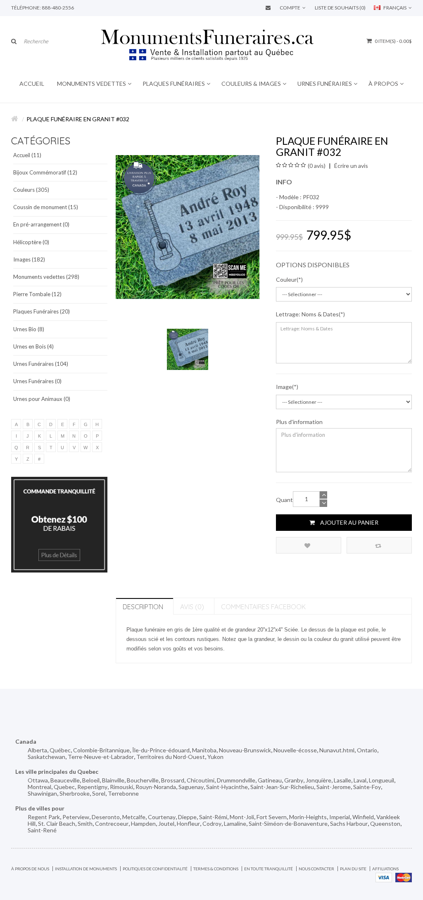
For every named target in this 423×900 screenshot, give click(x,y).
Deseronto (106, 816)
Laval (360, 780)
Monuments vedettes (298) (46, 276)
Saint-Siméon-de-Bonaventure (288, 823)
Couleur (286, 279)
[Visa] (383, 876)
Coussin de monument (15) (45, 207)
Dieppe (187, 816)
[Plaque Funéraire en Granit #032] (187, 348)
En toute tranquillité (268, 868)
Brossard (172, 780)
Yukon (215, 756)
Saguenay (191, 786)
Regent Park (44, 816)
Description (143, 607)
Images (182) (29, 259)
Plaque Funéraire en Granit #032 (77, 119)
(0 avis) (317, 165)
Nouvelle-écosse (295, 750)
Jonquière (318, 780)
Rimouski (121, 786)
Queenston (385, 823)
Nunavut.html (336, 750)
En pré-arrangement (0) (41, 224)
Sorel (98, 793)
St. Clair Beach (56, 823)
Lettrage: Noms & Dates (307, 314)
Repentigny (92, 786)
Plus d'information (299, 421)
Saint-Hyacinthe (227, 786)
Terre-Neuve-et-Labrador (101, 756)
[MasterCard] (403, 876)
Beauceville (65, 780)
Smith (85, 823)
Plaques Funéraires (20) (41, 311)
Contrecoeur (111, 823)
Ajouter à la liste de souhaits (308, 545)
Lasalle (342, 780)
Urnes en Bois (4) (33, 346)
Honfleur (188, 823)
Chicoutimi (200, 780)
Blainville (113, 780)
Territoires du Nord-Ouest (170, 756)
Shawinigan (42, 793)
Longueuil (381, 780)
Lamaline (235, 823)
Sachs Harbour (349, 823)
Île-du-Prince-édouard (161, 750)
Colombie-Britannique (101, 750)
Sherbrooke (74, 793)
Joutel (166, 823)
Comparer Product (379, 545)
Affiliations (385, 868)
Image (284, 386)
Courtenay (162, 816)
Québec (60, 750)
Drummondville (236, 780)
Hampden (143, 823)
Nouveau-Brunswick (245, 750)
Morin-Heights (308, 816)
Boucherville (143, 780)
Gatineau (270, 780)
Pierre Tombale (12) (37, 294)
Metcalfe (133, 816)
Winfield (363, 816)
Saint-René (42, 830)
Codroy (211, 823)
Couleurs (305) (31, 189)
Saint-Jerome (333, 786)
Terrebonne (123, 793)
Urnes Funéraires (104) (40, 363)
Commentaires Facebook (263, 607)
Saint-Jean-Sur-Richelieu (282, 786)
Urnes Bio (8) (28, 329)
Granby (293, 780)
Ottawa (38, 780)
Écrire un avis (350, 165)
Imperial (339, 816)
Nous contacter (316, 868)
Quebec (64, 786)
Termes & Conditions (215, 868)
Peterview (75, 816)
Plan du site (353, 868)
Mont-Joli (242, 816)
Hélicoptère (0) (31, 242)
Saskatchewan (46, 756)
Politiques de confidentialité (155, 868)
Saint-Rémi (213, 816)
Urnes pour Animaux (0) (41, 399)
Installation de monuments (86, 868)
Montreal (39, 786)
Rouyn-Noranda (155, 786)
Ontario (367, 750)
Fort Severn (272, 816)
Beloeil (91, 780)
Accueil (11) (27, 155)
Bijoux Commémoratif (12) (45, 172)
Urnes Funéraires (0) (37, 381)
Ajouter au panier (348, 522)
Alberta (37, 750)
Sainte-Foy (367, 786)
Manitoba (204, 750)
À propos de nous (30, 868)
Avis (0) (192, 607)
